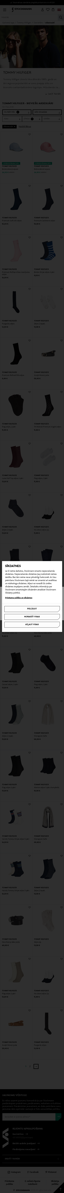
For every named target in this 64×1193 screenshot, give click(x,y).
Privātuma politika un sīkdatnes (18, 598)
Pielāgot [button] (32, 609)
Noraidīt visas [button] (32, 617)
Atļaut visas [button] (32, 625)
